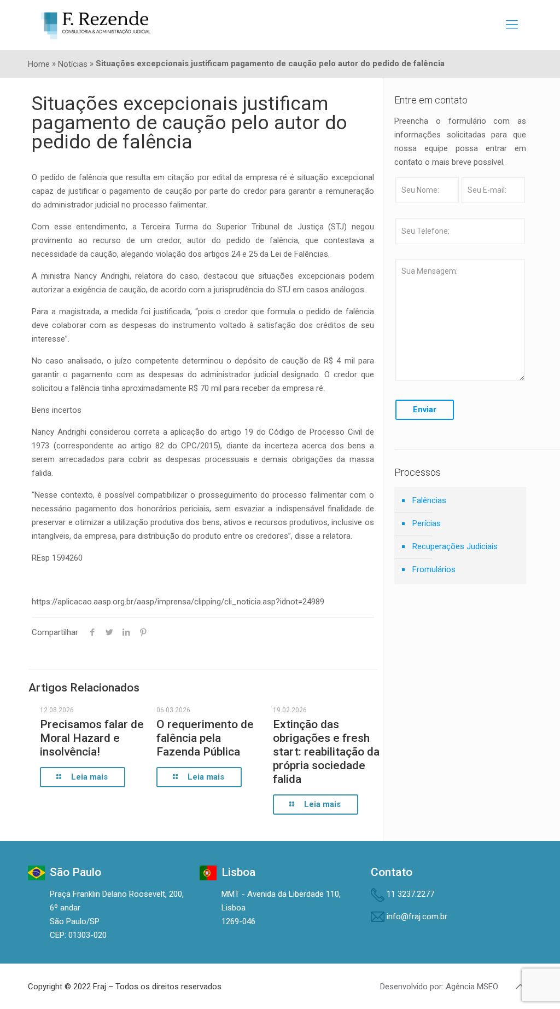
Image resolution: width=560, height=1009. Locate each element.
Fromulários (434, 569)
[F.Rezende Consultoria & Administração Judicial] (96, 24)
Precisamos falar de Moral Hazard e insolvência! (92, 738)
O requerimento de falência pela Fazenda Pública (205, 738)
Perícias (426, 523)
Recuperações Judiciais (455, 546)
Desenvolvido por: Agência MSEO (439, 986)
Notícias (73, 64)
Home (39, 64)
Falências (429, 500)
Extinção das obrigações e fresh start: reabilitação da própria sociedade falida (326, 752)
